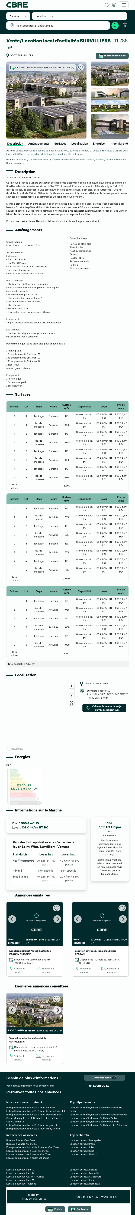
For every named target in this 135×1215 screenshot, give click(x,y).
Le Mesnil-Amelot (39, 159)
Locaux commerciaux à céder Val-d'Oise (27, 1157)
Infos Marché (119, 143)
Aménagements (39, 143)
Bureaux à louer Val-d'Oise (20, 1140)
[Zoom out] (71, 690)
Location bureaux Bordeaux (85, 1183)
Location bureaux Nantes (83, 1169)
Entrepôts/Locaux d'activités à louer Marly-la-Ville (33, 1128)
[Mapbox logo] (15, 749)
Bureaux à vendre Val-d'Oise (21, 1143)
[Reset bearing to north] (71, 696)
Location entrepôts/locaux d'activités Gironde (94, 1121)
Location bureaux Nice (82, 1150)
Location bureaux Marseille (84, 1173)
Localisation (79, 143)
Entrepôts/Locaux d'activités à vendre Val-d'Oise (32, 1147)
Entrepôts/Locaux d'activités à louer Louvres (30, 1107)
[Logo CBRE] (54, 4)
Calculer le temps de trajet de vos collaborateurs (107, 707)
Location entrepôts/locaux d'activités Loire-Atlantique (99, 1125)
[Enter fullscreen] (71, 702)
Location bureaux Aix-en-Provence (25, 1176)
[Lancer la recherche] (115, 25)
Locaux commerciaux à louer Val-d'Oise (27, 1150)
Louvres (21, 159)
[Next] (57, 919)
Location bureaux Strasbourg (85, 1176)
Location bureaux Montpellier (85, 1140)
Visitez (58, 1209)
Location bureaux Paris (82, 1143)
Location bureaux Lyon (82, 1180)
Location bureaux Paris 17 (20, 1169)
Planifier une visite (115, 55)
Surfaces (60, 143)
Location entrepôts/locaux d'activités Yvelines (94, 1118)
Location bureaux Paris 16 (20, 1180)
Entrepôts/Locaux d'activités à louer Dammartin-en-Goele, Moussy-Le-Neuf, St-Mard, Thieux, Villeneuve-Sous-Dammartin (35, 1118)
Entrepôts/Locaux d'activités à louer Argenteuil (31, 1125)
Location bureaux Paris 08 (20, 1173)
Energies (99, 143)
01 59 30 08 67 (99, 1086)
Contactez (82, 1209)
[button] (18, 16)
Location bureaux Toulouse (21, 1183)
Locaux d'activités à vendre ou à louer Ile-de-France (55, 154)
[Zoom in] (71, 685)
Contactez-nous (102, 1077)
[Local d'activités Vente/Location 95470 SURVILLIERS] (46, 100)
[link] (19, 970)
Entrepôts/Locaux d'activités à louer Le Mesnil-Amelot (35, 1111)
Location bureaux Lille (82, 1147)
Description (15, 143)
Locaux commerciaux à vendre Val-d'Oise (28, 1154)
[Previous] (12, 919)
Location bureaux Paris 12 (84, 1154)
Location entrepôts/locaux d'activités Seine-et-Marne (98, 1114)
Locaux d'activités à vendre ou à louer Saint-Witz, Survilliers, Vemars (52, 150)
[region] (41, 717)
